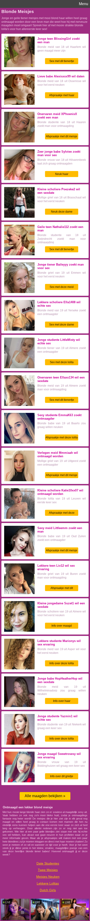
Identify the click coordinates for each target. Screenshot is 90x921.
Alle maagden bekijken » (45, 796)
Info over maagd (61, 625)
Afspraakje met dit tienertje (62, 588)
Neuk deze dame (61, 211)
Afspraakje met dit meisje (61, 136)
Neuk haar (61, 174)
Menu (83, 4)
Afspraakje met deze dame (62, 513)
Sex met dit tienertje (61, 61)
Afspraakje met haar (61, 95)
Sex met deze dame (61, 324)
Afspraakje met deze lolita (61, 437)
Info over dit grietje (61, 776)
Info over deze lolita (61, 663)
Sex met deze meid (62, 287)
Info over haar (61, 701)
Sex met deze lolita (62, 362)
